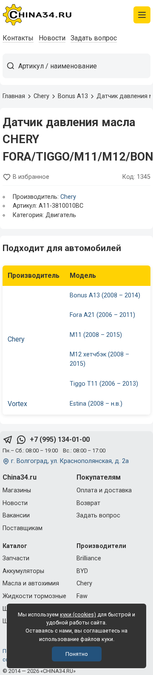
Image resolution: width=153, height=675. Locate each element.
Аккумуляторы (23, 571)
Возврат (88, 503)
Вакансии (16, 515)
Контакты (18, 38)
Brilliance (88, 558)
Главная (14, 96)
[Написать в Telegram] (8, 440)
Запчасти (16, 558)
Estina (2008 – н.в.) (96, 403)
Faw (82, 596)
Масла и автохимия (31, 583)
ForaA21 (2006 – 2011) (102, 315)
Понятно (76, 654)
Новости (52, 38)
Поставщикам (22, 528)
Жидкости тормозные (34, 596)
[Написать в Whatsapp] (21, 440)
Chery (68, 197)
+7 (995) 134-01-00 (60, 439)
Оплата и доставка (104, 490)
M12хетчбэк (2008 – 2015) (99, 359)
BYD (82, 571)
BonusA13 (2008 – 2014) (105, 295)
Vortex (17, 404)
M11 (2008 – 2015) (96, 335)
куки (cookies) (78, 614)
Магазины (17, 490)
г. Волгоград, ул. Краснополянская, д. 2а (70, 461)
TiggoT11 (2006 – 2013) (104, 383)
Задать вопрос (94, 38)
